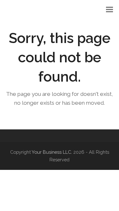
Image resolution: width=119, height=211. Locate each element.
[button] (109, 9)
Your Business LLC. (52, 152)
